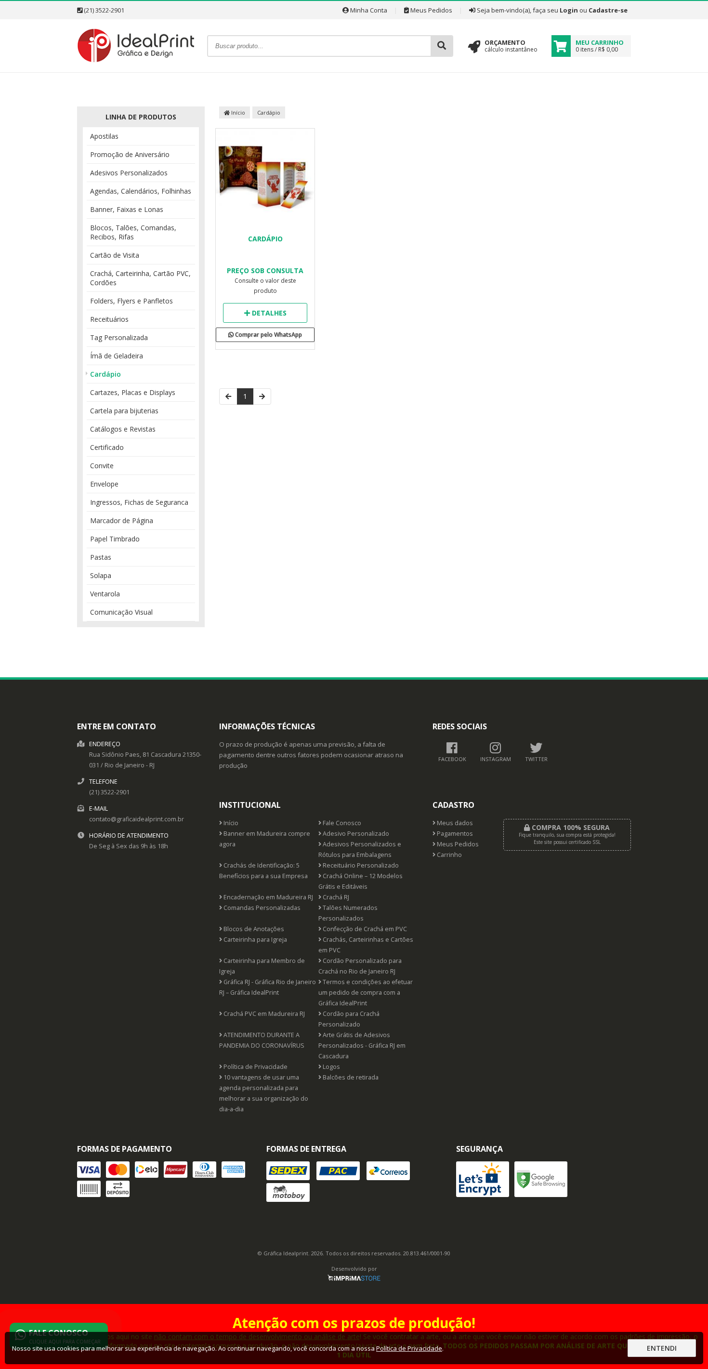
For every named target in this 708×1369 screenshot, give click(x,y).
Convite (102, 465)
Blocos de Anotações (253, 929)
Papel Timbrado (115, 538)
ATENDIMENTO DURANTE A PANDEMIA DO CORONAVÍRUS (261, 1040)
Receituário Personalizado (360, 865)
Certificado (107, 447)
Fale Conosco (341, 823)
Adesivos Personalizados (129, 172)
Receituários (109, 319)
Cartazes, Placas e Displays (132, 392)
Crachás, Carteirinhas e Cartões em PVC (365, 944)
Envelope (104, 483)
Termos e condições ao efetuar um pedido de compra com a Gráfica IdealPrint (365, 992)
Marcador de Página (121, 520)
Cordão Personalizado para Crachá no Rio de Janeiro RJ (360, 966)
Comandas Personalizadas (261, 908)
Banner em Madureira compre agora (264, 838)
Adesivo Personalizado (355, 833)
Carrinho (448, 855)
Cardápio (105, 374)
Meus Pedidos (430, 10)
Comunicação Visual (121, 612)
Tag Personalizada (119, 337)
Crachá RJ (335, 897)
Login (569, 10)
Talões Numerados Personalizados (348, 913)
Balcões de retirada (350, 1077)
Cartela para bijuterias (124, 410)
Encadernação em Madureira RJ (267, 897)
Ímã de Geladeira (116, 355)
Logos (330, 1067)
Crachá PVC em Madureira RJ (263, 1014)
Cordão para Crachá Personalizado (349, 1019)
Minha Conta (368, 10)
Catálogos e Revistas (123, 429)
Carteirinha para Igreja (254, 939)
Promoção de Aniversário (130, 154)
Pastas (100, 557)
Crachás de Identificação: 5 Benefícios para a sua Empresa (263, 870)
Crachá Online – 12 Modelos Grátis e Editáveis (360, 881)
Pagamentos (454, 833)
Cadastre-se (608, 10)
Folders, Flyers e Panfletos (131, 300)
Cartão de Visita (114, 255)
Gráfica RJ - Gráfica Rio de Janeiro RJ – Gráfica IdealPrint (267, 987)
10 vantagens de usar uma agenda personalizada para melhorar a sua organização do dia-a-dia (263, 1093)
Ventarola (105, 593)
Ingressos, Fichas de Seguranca (139, 502)
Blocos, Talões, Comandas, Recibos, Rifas (133, 232)
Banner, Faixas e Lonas (126, 209)
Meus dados (454, 823)
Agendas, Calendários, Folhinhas (140, 191)
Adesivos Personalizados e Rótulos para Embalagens (359, 849)
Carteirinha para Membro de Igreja (262, 966)
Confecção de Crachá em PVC (364, 929)
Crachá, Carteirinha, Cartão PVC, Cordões (140, 278)
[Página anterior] (228, 396)
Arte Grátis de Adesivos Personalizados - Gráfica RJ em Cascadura (362, 1045)
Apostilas (104, 136)
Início (237, 112)
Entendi (662, 1348)
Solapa (100, 575)
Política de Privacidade (255, 1067)
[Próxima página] (262, 396)
